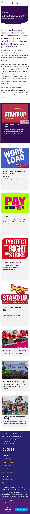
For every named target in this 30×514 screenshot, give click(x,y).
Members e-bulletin (7, 479)
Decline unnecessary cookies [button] (8, 509)
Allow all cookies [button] (21, 509)
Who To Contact (6, 465)
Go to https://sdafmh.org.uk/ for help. (15, 488)
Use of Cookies (14, 453)
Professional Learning (8, 462)
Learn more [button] (11, 503)
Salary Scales (5, 468)
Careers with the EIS (7, 472)
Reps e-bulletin (6, 483)
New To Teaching (6, 459)
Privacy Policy (6, 453)
